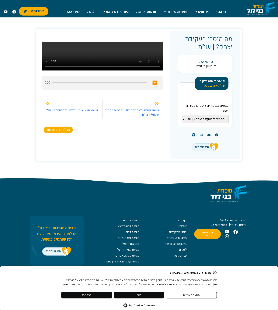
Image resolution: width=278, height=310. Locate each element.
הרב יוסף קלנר (207, 61)
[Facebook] (14, 12)
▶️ (154, 82)
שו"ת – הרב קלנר (214, 85)
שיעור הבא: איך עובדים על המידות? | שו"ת (72, 110)
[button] (217, 135)
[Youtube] (5, 12)
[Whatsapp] (227, 236)
